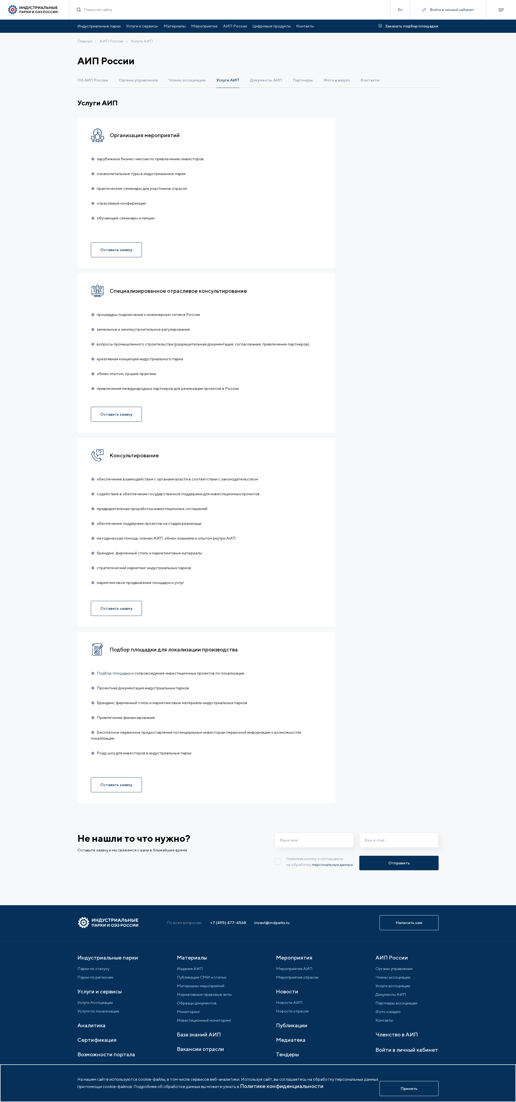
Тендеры (287, 1054)
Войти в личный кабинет (406, 1050)
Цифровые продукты (271, 26)
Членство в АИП (396, 1034)
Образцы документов (197, 1003)
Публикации (291, 1025)
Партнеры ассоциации (396, 1003)
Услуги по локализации (98, 1011)
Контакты (305, 26)
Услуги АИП (142, 41)
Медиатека (291, 1040)
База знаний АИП (199, 1034)
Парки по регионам (95, 977)
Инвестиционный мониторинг (204, 1020)
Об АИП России (92, 80)
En (400, 9)
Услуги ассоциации (392, 985)
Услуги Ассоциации (95, 1002)
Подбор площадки (114, 673)
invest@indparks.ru (272, 922)
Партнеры (303, 80)
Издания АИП (190, 968)
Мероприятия (204, 26)
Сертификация (97, 1040)
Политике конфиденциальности (282, 1086)
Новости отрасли (292, 1011)
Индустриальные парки (99, 26)
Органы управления (138, 80)
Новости (287, 991)
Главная (84, 41)
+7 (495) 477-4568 (228, 922)
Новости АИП (289, 1002)
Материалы (175, 26)
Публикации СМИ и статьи (201, 977)
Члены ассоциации (187, 80)
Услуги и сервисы (142, 26)
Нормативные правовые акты (204, 994)
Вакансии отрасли (200, 1049)
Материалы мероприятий (200, 985)
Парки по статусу (93, 968)
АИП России (235, 26)
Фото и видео (337, 80)
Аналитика (91, 1025)
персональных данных (332, 864)
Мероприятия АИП (294, 968)
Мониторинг (188, 1011)
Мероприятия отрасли (297, 977)
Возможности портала (106, 1054)
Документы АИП (266, 80)
